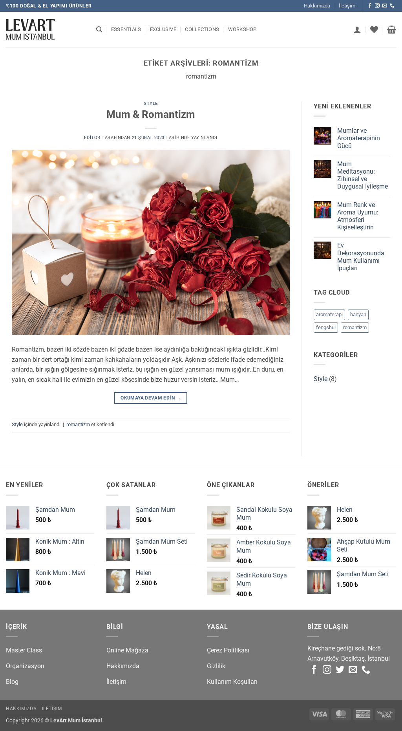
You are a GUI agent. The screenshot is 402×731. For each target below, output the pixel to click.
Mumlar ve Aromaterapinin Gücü (358, 138)
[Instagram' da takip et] (377, 6)
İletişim (347, 6)
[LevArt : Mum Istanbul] (45, 29)
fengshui (326, 327)
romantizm (78, 424)
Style (151, 103)
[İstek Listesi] (374, 29)
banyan (358, 314)
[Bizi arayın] (392, 6)
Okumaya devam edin (151, 398)
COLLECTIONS (202, 29)
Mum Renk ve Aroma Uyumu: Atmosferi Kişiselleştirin (357, 216)
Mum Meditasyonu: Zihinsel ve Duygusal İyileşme (362, 175)
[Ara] (99, 29)
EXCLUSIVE (163, 29)
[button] (357, 29)
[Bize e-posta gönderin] (384, 6)
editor (92, 137)
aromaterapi (329, 314)
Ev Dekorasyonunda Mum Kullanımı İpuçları (360, 257)
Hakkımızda (317, 6)
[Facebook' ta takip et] (369, 6)
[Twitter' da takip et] (340, 670)
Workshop (242, 29)
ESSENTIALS (126, 29)
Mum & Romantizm (150, 114)
